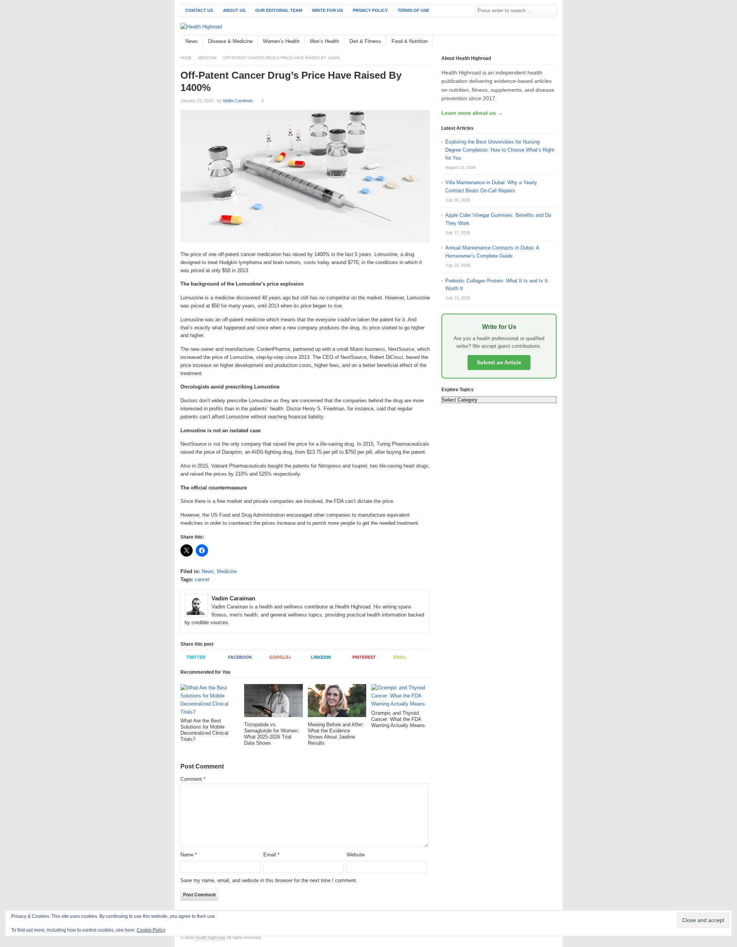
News (191, 41)
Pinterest (364, 657)
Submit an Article (499, 362)
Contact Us (199, 10)
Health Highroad (210, 937)
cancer (202, 579)
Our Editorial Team (278, 10)
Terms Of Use (413, 10)
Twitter (196, 657)
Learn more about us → (472, 113)
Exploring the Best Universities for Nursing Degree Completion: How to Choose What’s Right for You (499, 150)
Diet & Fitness (365, 41)
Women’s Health (281, 41)
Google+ (280, 657)
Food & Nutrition (410, 41)
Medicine (207, 58)
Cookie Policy (151, 930)
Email (400, 657)
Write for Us (327, 10)
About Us (234, 10)
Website (356, 855)
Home (186, 58)
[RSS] (552, 41)
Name (188, 855)
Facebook (240, 657)
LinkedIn (321, 657)
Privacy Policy (370, 10)
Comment (192, 779)
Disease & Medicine (230, 41)
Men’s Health (324, 41)
